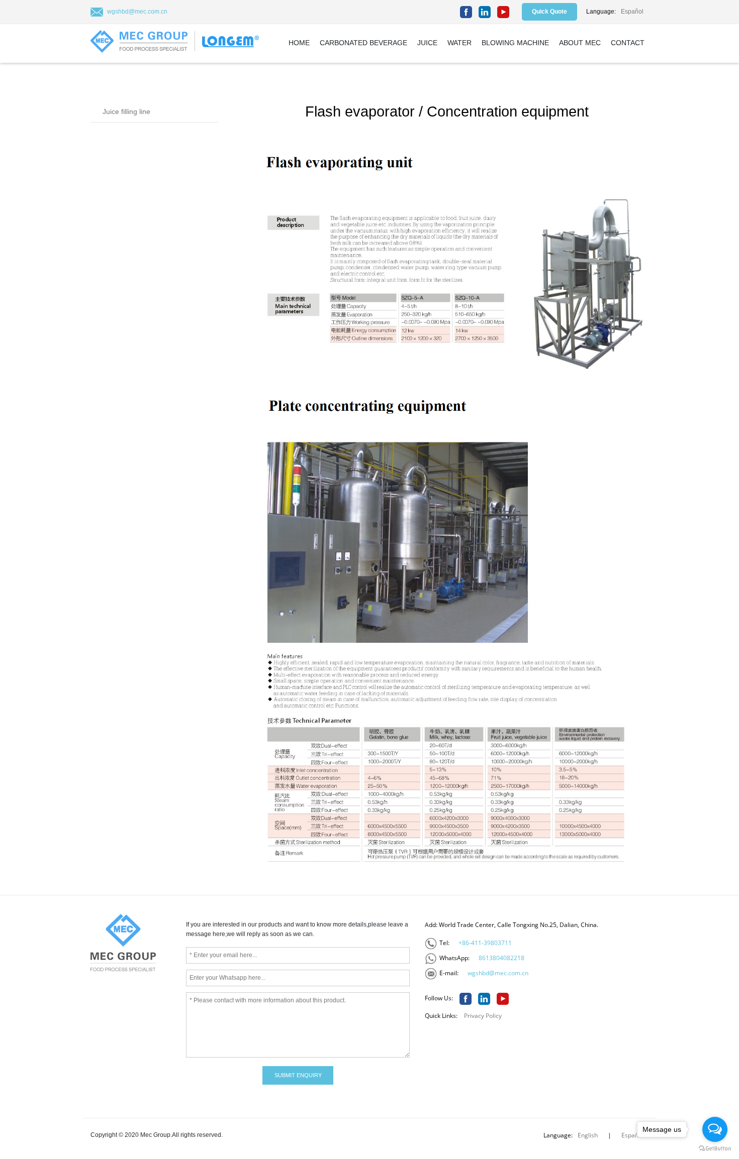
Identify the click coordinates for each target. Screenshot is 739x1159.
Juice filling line (126, 111)
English (588, 1135)
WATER (459, 43)
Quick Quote (549, 11)
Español (632, 11)
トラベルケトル (196, 1097)
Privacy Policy (483, 1015)
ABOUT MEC (580, 43)
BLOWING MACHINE (515, 43)
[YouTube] (503, 12)
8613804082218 (501, 958)
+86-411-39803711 (485, 943)
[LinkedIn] (485, 12)
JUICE (427, 43)
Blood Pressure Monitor (133, 1097)
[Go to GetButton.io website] (715, 1148)
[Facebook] (466, 12)
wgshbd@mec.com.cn (137, 11)
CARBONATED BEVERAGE (363, 43)
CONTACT (627, 43)
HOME (299, 43)
